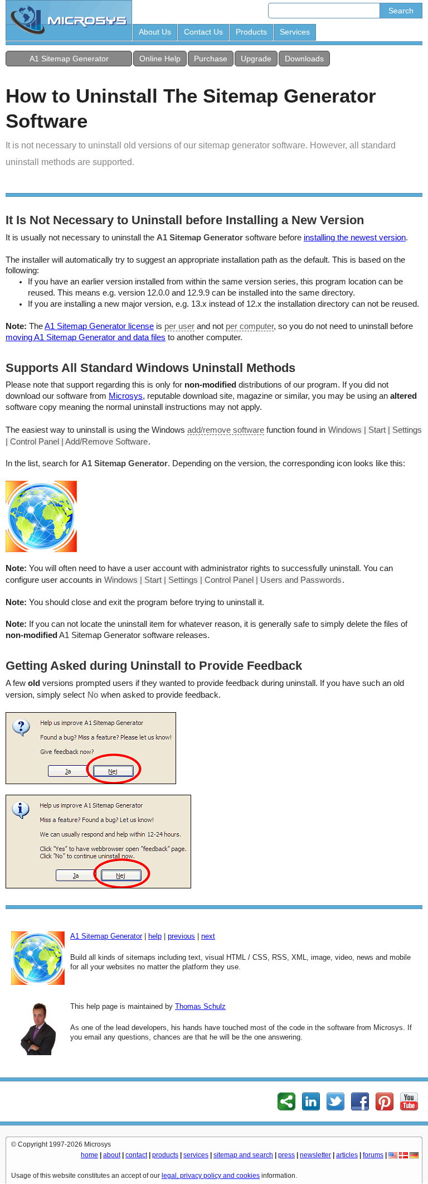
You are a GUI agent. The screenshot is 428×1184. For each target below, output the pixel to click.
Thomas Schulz (200, 1006)
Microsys (126, 396)
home (89, 1155)
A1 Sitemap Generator (69, 58)
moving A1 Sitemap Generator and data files (86, 337)
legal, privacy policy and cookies (211, 1176)
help (155, 936)
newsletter (315, 1155)
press (286, 1155)
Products (251, 31)
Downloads (304, 58)
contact (136, 1155)
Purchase (210, 58)
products (165, 1155)
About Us (155, 31)
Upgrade (256, 58)
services (195, 1155)
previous (181, 936)
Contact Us (203, 31)
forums (373, 1155)
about (111, 1155)
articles (347, 1155)
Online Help (160, 58)
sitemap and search (243, 1155)
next (208, 936)
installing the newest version (355, 237)
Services (295, 31)
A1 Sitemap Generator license (99, 326)
